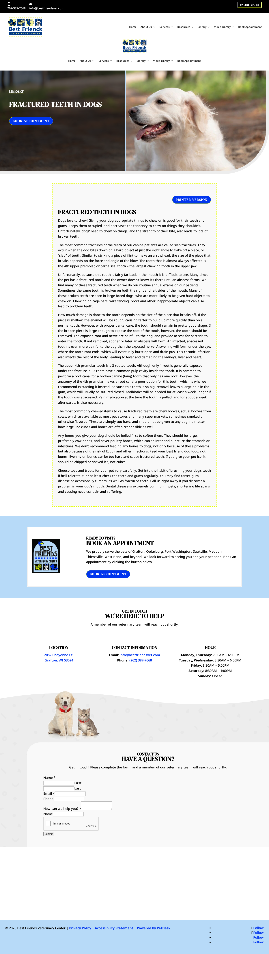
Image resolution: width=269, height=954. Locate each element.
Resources (183, 27)
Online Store (249, 4)
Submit (49, 833)
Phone (48, 798)
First (77, 783)
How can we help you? (62, 808)
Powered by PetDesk (153, 928)
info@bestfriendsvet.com (46, 8)
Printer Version (192, 199)
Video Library (222, 27)
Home (133, 27)
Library (202, 27)
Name (49, 777)
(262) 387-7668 (140, 660)
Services (165, 27)
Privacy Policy (80, 928)
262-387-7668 (16, 8)
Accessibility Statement (114, 928)
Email (49, 793)
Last (77, 788)
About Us (146, 27)
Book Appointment (250, 27)
